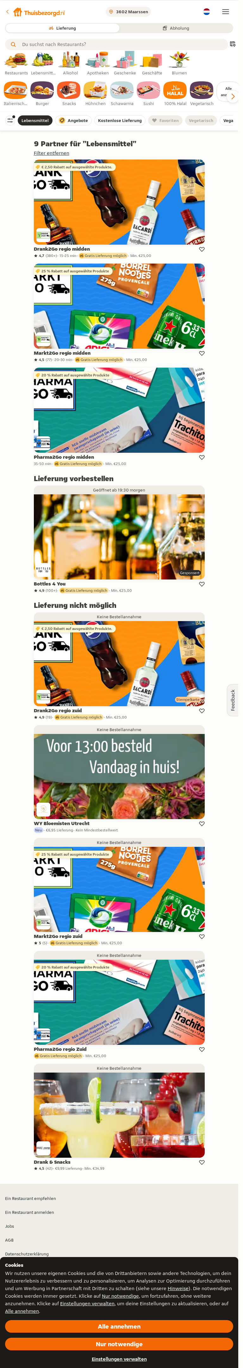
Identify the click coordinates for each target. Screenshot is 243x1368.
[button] (35, 12)
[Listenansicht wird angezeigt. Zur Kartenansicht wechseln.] (232, 44)
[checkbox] (16, 94)
